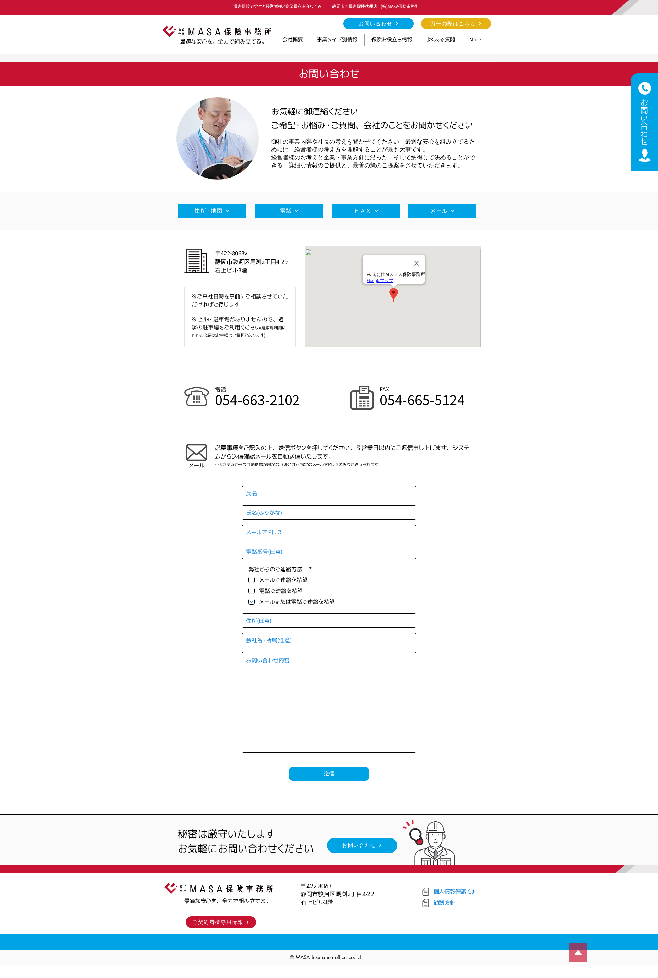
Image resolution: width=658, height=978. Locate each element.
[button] (337, 40)
